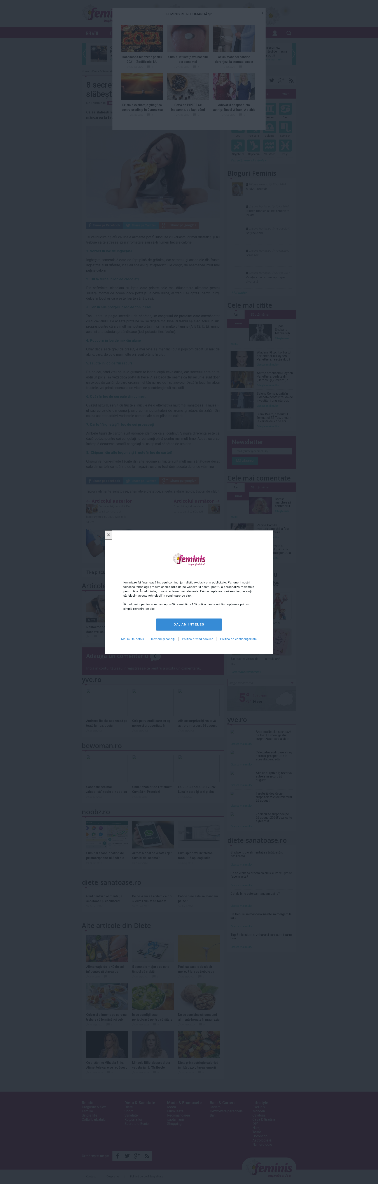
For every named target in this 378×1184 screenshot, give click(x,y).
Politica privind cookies (197, 638)
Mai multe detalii (132, 638)
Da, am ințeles (189, 624)
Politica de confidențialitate (238, 638)
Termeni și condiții (162, 638)
